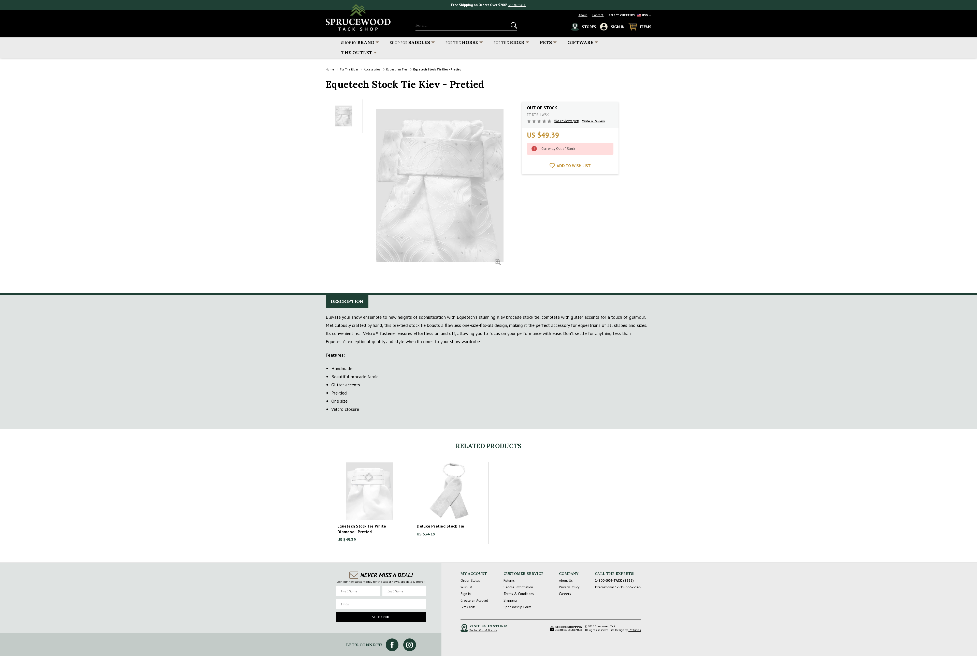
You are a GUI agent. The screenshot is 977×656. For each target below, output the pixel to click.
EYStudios (634, 630)
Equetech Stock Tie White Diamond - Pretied (361, 528)
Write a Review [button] (593, 121)
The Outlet (356, 52)
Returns (509, 580)
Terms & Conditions (519, 593)
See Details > (517, 5)
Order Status (470, 580)
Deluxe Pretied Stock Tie (440, 526)
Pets (546, 42)
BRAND (357, 42)
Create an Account (474, 600)
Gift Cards (468, 607)
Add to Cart (369, 491)
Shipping (510, 600)
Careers (565, 593)
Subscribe (381, 617)
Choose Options (449, 491)
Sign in (466, 593)
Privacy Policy (569, 587)
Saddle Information (518, 587)
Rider (509, 42)
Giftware (580, 42)
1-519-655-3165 (628, 587)
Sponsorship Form (517, 607)
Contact (598, 15)
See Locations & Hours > (483, 630)
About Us (566, 580)
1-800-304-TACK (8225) (614, 580)
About (583, 15)
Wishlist (466, 587)
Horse (462, 42)
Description (347, 301)
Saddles (410, 42)
